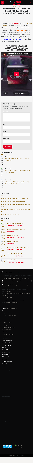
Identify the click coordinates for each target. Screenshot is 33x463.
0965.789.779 (18, 39)
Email (4, 131)
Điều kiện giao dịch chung (8, 334)
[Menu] (2, 3)
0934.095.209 (8, 39)
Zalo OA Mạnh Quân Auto (11, 308)
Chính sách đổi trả (6, 332)
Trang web (6, 138)
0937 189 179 (12, 318)
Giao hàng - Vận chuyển (7, 325)
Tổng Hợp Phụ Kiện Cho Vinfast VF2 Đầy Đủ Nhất (14, 198)
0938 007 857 (12, 315)
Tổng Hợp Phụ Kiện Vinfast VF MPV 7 (11, 214)
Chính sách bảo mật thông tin (8, 327)
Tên (4, 124)
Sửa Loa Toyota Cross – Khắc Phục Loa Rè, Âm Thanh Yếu (15, 210)
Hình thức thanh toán (6, 322)
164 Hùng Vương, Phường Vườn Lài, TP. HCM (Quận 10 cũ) (16, 278)
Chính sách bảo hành (6, 329)
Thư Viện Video (16, 6)
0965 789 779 (10, 311)
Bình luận (6, 111)
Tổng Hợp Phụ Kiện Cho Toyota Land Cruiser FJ (13, 201)
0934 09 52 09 (20, 311)
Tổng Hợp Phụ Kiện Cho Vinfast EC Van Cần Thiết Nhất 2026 (15, 205)
